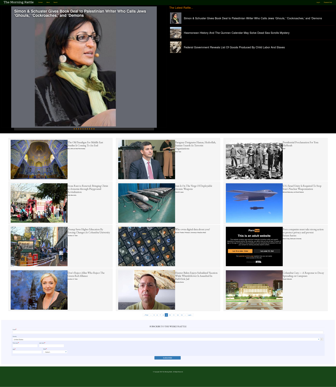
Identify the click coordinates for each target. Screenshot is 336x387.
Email (14, 329)
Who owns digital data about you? (192, 229)
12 (178, 315)
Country (15, 336)
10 (93, 128)
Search (55, 2)
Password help (328, 2)
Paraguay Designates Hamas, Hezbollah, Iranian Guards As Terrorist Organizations (195, 145)
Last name (41, 343)
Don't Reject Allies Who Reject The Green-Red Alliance (86, 274)
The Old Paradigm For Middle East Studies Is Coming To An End (85, 144)
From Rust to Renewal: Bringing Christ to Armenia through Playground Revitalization (88, 189)
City (14, 349)
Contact (40, 2)
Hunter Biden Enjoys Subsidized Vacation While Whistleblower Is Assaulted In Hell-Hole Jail (196, 276)
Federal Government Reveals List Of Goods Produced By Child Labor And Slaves (234, 47)
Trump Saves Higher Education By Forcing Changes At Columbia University (89, 231)
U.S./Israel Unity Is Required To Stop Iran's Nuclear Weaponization (302, 187)
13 (182, 315)
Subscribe (167, 358)
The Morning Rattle (19, 2)
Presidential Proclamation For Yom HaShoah (300, 144)
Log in (318, 2)
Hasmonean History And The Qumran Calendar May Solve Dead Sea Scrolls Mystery (237, 33)
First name (15, 343)
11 (174, 315)
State (44, 349)
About (48, 2)
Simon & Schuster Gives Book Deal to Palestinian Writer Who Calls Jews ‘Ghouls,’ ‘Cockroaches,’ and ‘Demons (80, 13)
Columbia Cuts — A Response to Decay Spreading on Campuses (303, 274)
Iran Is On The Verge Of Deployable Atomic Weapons (193, 187)
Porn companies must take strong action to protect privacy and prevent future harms (303, 232)
